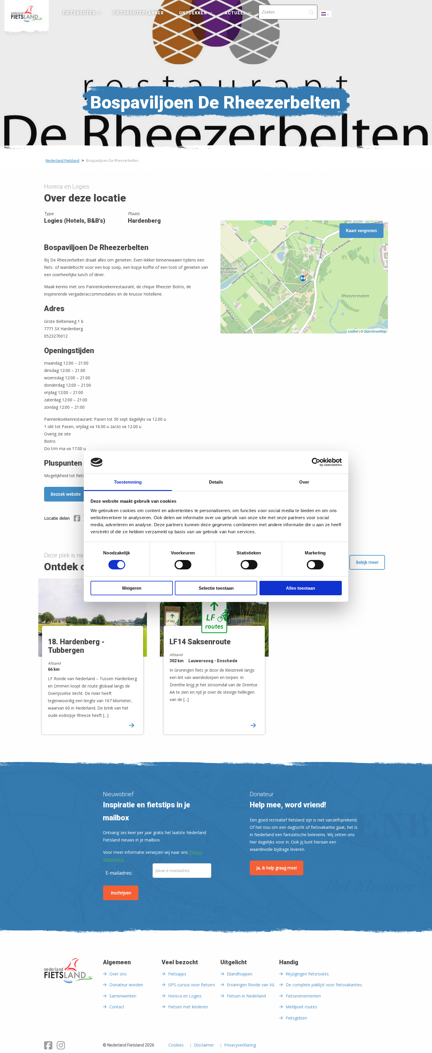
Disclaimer (204, 1045)
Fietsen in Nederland (246, 996)
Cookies (176, 1045)
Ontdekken (193, 13)
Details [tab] (216, 481)
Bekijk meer (367, 562)
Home (26, 14)
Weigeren (131, 588)
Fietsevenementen (303, 996)
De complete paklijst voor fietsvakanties (324, 984)
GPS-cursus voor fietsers (191, 984)
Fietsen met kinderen (188, 1007)
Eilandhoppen (239, 974)
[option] (94, 661)
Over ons (118, 974)
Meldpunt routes (301, 1007)
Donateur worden (126, 984)
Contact (116, 1007)
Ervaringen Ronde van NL (251, 984)
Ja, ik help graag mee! (276, 868)
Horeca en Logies (185, 996)
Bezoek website (66, 494)
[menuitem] (26, 14)
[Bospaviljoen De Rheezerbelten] (304, 277)
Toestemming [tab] (128, 481)
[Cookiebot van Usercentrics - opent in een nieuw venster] (316, 462)
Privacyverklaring (240, 1045)
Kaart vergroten (361, 230)
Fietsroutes (79, 13)
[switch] (183, 567)
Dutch (326, 15)
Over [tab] (304, 481)
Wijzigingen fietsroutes (307, 974)
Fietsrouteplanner (138, 13)
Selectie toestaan (216, 588)
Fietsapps (177, 974)
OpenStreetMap (375, 331)
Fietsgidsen (296, 1018)
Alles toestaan (300, 588)
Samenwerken (122, 996)
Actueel (235, 13)
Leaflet (353, 331)
